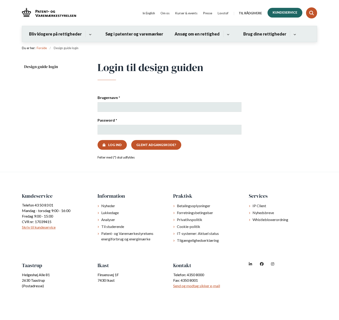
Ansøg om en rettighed (197, 33)
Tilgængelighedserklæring (198, 240)
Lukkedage (110, 212)
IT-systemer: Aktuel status (198, 233)
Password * (107, 120)
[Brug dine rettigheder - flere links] (294, 34)
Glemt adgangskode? (156, 145)
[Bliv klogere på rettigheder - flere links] (89, 34)
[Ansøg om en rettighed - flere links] (227, 34)
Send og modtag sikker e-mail (196, 286)
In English (149, 13)
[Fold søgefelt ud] (311, 12)
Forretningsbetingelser (195, 212)
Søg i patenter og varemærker (134, 33)
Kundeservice (285, 12)
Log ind (115, 145)
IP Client (259, 205)
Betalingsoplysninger (193, 205)
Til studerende (112, 226)
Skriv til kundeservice (39, 227)
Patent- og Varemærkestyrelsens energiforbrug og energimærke (127, 236)
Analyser (108, 219)
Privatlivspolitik (189, 219)
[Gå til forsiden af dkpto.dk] (49, 13)
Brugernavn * (109, 97)
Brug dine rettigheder (264, 33)
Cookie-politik (188, 226)
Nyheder (108, 205)
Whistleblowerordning (270, 219)
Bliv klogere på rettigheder (55, 33)
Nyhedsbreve (263, 212)
